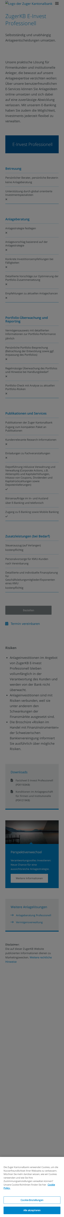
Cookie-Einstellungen (32, 1200)
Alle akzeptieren (32, 1210)
